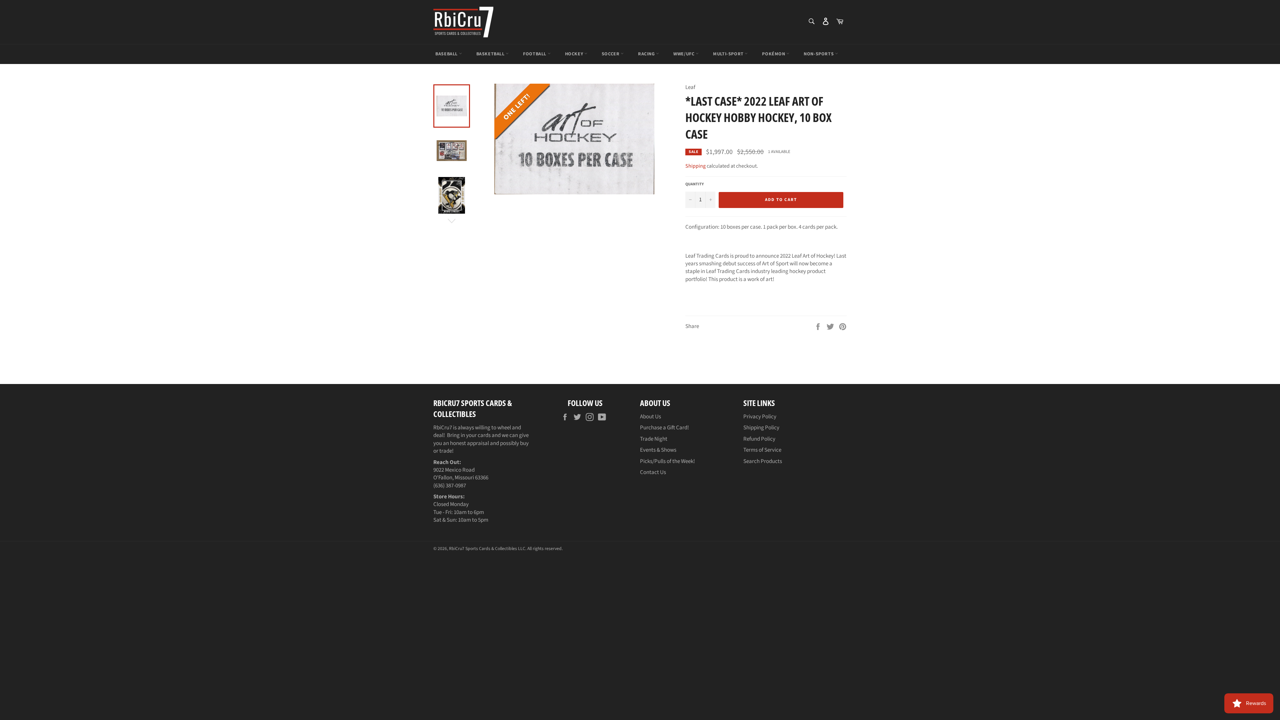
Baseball (447, 54)
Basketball (491, 54)
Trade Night (653, 439)
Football (535, 54)
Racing (647, 54)
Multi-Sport (729, 54)
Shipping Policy (761, 428)
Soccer (611, 54)
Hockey (574, 54)
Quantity (694, 184)
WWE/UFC (684, 54)
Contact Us (653, 472)
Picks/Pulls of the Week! (667, 461)
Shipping (695, 166)
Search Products (762, 461)
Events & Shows (658, 450)
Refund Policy (759, 439)
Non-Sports (819, 54)
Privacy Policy (759, 417)
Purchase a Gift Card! (664, 428)
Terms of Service (762, 450)
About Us (650, 417)
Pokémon (774, 54)
